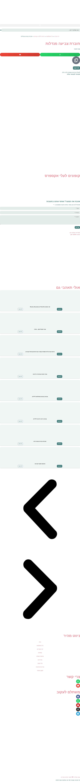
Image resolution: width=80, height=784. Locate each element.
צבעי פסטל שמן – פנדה (40, 329)
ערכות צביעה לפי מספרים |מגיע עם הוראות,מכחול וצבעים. (40, 351)
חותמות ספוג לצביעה (40, 463)
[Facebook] (78, 697)
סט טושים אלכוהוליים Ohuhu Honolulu (40, 306)
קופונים (40, 652)
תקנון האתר (40, 670)
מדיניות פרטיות (40, 667)
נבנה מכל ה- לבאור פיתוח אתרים (70, 777)
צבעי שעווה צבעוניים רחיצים (40, 374)
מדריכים (40, 660)
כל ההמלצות (49, 36)
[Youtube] (78, 705)
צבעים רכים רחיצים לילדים (40, 419)
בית (40, 642)
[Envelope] (78, 686)
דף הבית (56, 36)
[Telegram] (78, 714)
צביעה (35, 36)
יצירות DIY (42, 36)
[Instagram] (78, 709)
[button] (40, 25)
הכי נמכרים (40, 649)
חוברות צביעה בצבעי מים (40, 441)
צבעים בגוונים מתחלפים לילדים (40, 396)
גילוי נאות (40, 663)
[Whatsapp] (78, 681)
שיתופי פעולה (40, 656)
